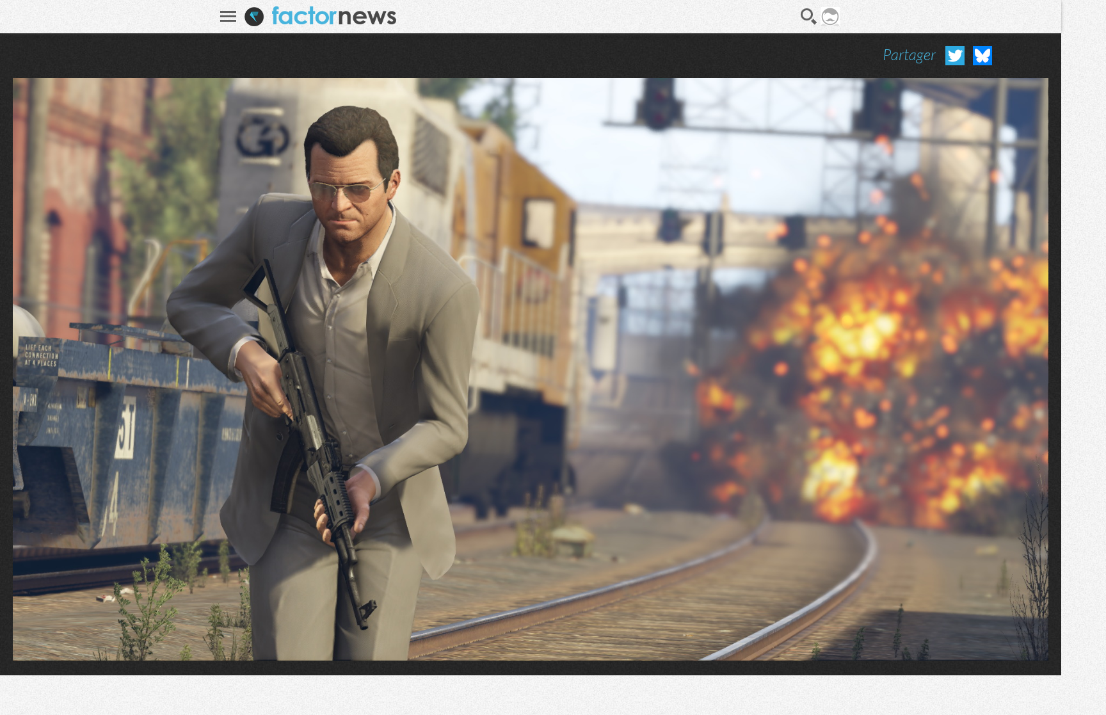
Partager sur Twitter (955, 55)
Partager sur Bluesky (982, 55)
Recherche (809, 16)
